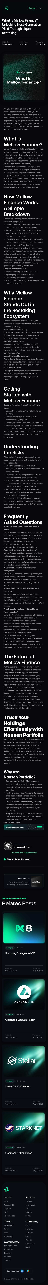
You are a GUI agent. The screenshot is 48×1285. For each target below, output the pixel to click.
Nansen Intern (7, 44)
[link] (32, 8)
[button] (38, 1265)
